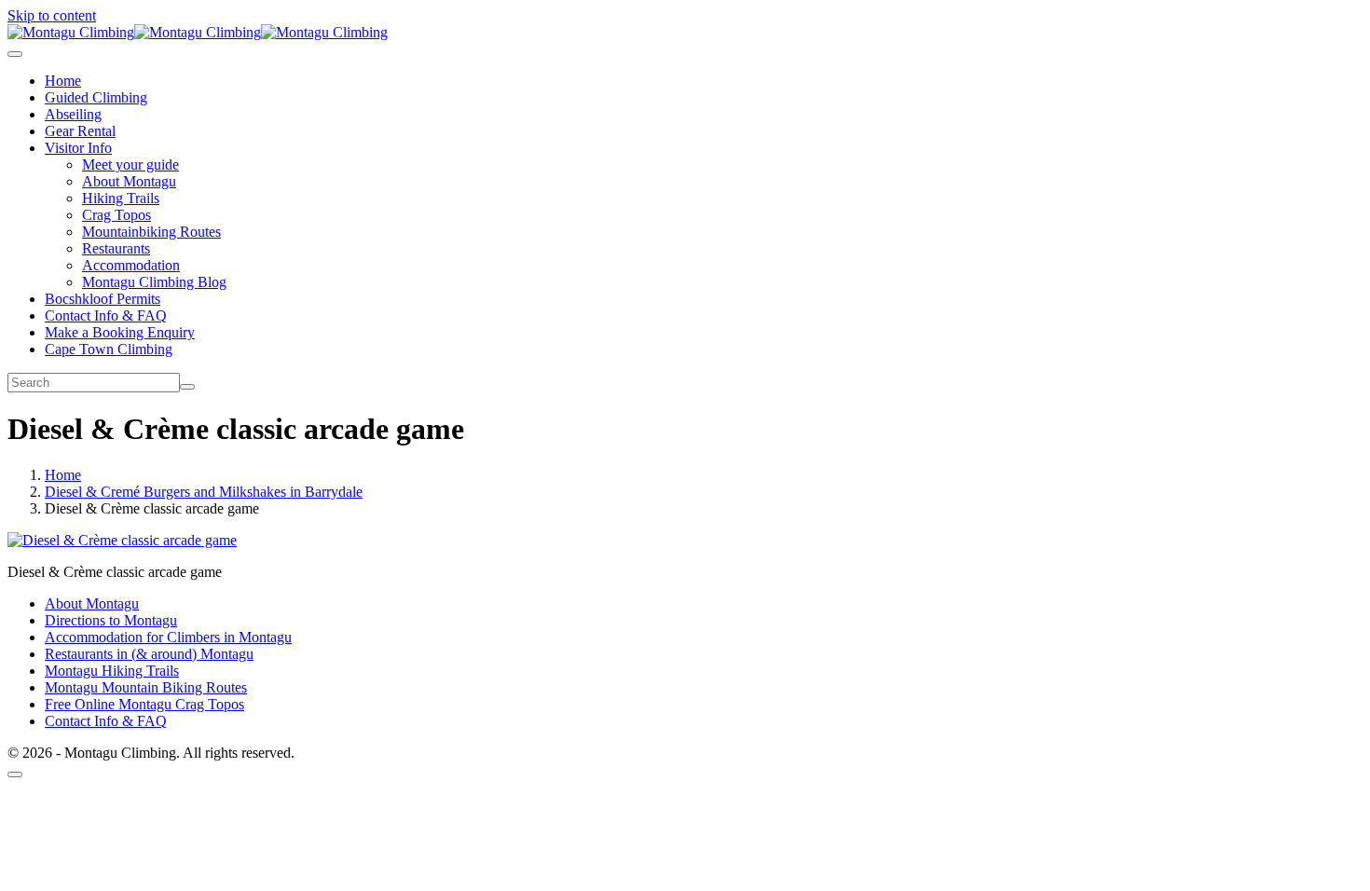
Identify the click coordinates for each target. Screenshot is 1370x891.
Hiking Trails (120, 198)
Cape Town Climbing (108, 349)
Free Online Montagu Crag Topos (144, 704)
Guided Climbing (96, 97)
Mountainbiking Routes (151, 232)
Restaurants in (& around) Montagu (149, 654)
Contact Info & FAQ (106, 315)
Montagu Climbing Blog (154, 282)
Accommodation (131, 265)
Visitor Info (78, 148)
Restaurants (116, 248)
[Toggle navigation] (14, 54)
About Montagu (129, 181)
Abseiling (73, 114)
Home (63, 81)
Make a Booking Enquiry (120, 332)
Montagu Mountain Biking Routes (146, 687)
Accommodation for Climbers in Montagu (168, 637)
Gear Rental (80, 131)
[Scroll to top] (14, 774)
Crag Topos (116, 215)
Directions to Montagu (111, 620)
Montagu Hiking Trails (112, 671)
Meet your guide (130, 164)
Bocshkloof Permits (102, 299)
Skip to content (51, 15)
